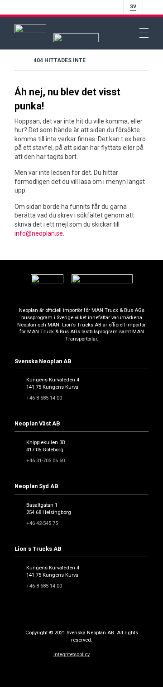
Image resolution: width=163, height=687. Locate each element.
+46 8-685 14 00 (44, 398)
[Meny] (144, 33)
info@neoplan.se (38, 233)
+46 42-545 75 (42, 523)
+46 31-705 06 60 (45, 461)
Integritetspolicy (71, 654)
